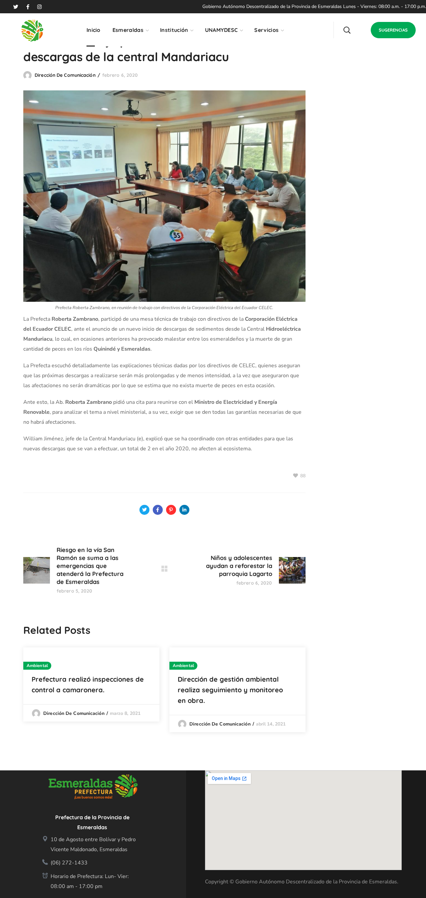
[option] (91, 684)
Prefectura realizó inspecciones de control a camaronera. (88, 684)
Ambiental (37, 666)
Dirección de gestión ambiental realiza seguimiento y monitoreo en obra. (230, 690)
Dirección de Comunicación (65, 75)
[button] (346, 30)
